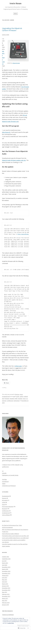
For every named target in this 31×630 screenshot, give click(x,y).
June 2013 (4, 577)
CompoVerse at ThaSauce (9, 485)
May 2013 (4, 579)
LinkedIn (4, 473)
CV (2, 471)
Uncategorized (6, 396)
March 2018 (5, 569)
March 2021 (5, 563)
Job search (5, 500)
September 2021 (6, 559)
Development (5, 496)
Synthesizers (5, 510)
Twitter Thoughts (7, 611)
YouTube (4, 479)
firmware (7, 398)
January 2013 (5, 586)
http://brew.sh (6, 132)
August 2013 (5, 575)
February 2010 (5, 602)
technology (16, 400)
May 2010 (4, 600)
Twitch (3, 483)
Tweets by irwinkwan (8, 614)
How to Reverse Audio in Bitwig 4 (10, 533)
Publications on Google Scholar (10, 475)
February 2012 (5, 594)
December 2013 (6, 573)
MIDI (16, 398)
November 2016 (6, 571)
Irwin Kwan (15, 3)
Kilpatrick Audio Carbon (3, 57)
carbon (21, 396)
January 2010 (5, 604)
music (21, 394)
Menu (15, 13)
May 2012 (4, 592)
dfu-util (25, 115)
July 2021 (4, 561)
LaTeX (3, 502)
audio (17, 396)
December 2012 (6, 588)
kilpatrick (12, 398)
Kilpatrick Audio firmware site (10, 121)
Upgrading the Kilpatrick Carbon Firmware (12, 29)
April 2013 (4, 581)
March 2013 (5, 584)
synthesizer (10, 400)
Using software (6, 515)
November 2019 (6, 567)
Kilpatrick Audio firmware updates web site (14, 160)
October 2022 (5, 556)
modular (20, 398)
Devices (17, 394)
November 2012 (6, 590)
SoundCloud (5, 481)
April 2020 (4, 565)
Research (4, 508)
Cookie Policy (10, 623)
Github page (18, 366)
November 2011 (6, 596)
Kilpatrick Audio (16, 63)
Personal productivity (7, 506)
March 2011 (5, 598)
